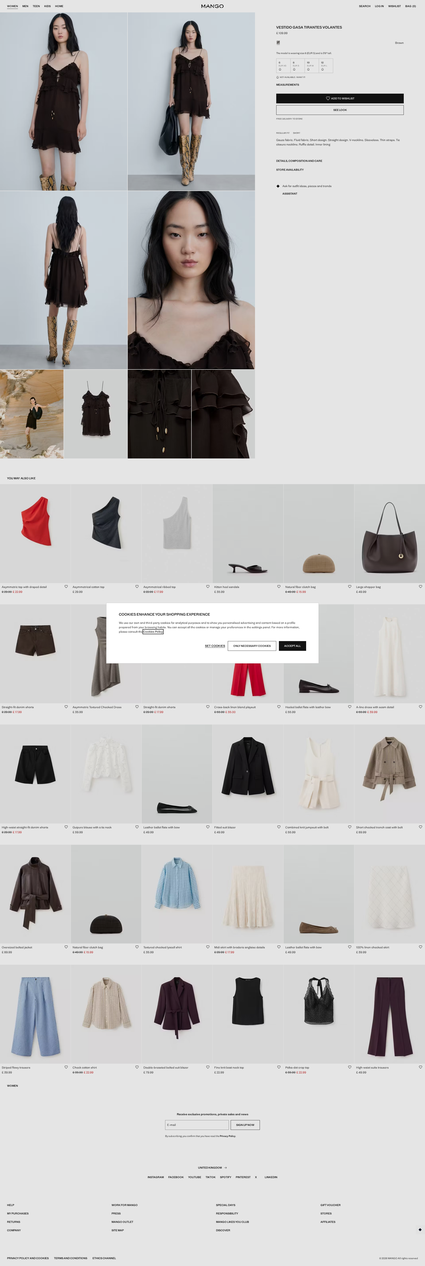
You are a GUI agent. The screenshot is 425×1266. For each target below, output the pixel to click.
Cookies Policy (153, 632)
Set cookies (215, 646)
